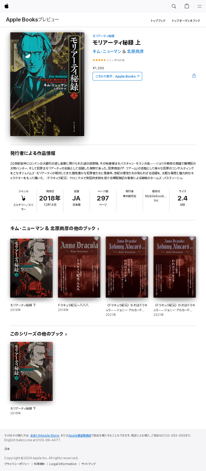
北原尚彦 (135, 51)
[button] (173, 6)
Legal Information (63, 464)
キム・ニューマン (107, 51)
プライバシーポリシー (17, 464)
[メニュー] (199, 6)
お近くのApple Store (44, 435)
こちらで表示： (115, 76)
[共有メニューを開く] (194, 76)
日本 (7, 449)
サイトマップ (88, 464)
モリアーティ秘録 (103, 36)
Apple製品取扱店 (79, 435)
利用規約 (39, 464)
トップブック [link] (158, 21)
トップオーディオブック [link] (186, 21)
